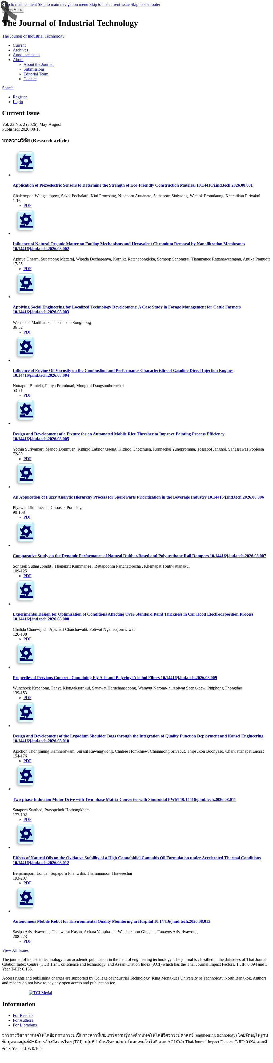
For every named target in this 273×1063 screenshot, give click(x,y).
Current (19, 45)
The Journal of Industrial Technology (33, 36)
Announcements (26, 55)
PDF (27, 205)
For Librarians (25, 1025)
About (18, 59)
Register (20, 97)
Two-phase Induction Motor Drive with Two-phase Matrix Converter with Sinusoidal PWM (124, 799)
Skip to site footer (145, 4)
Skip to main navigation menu (63, 4)
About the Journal (38, 64)
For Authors (23, 1020)
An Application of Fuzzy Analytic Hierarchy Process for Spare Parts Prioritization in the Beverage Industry (138, 497)
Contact (30, 79)
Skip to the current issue (109, 4)
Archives (20, 50)
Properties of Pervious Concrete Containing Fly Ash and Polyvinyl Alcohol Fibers (115, 677)
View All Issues (15, 950)
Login (18, 101)
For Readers (23, 1015)
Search (8, 88)
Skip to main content (19, 4)
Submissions (34, 69)
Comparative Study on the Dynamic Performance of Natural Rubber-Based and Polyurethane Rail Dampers (139, 555)
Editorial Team (35, 74)
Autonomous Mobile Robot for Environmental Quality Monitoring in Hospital (111, 921)
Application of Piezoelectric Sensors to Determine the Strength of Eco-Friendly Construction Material (133, 185)
